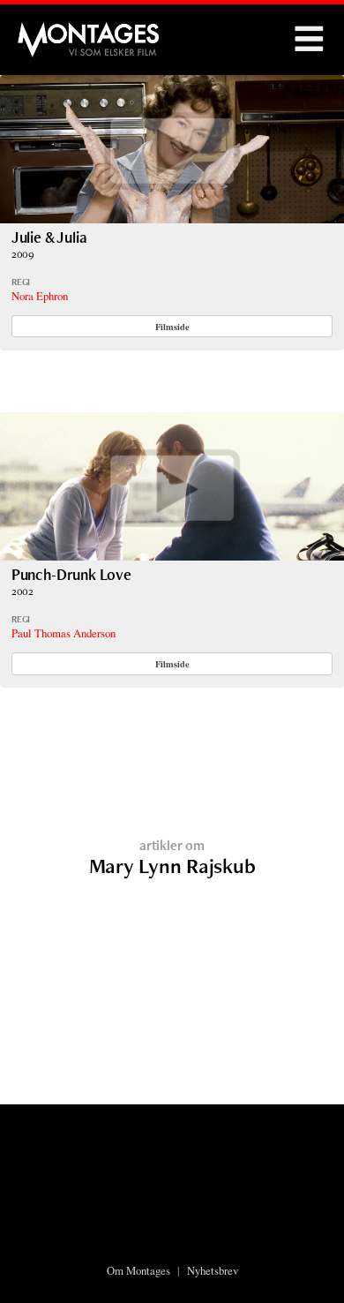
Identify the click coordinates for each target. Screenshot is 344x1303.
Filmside (172, 326)
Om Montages (138, 1270)
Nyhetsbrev (212, 1270)
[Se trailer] (172, 217)
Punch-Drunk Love (71, 574)
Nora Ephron (39, 296)
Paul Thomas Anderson (63, 633)
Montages (47, 31)
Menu (308, 39)
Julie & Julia (49, 237)
